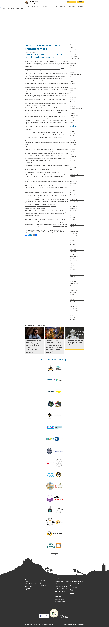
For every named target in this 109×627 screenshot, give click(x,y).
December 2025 (74, 147)
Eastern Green (73, 63)
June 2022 (72, 242)
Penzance (37, 52)
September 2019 (74, 310)
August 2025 (73, 156)
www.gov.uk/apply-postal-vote (32, 215)
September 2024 (74, 181)
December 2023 (74, 201)
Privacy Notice (35, 624)
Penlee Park (73, 97)
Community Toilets (74, 54)
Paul (71, 92)
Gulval (71, 81)
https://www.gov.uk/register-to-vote (36, 197)
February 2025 (73, 170)
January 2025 (73, 172)
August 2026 (73, 129)
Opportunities (71, 6)
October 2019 (73, 308)
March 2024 (73, 195)
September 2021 (74, 263)
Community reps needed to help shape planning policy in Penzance (74, 342)
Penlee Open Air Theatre (61, 591)
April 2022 (72, 247)
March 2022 (73, 249)
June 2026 (72, 133)
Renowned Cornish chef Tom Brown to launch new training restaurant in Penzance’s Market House (34, 344)
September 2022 (74, 235)
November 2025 (74, 149)
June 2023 (72, 215)
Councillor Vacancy (74, 58)
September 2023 (74, 208)
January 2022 (73, 254)
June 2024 (72, 188)
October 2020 (73, 288)
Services (72, 111)
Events (71, 70)
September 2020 (74, 290)
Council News (73, 56)
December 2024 (74, 174)
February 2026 (73, 142)
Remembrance (73, 106)
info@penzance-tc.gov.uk (76, 590)
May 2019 (72, 320)
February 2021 (73, 279)
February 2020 (73, 306)
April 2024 (72, 192)
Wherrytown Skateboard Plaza (76, 121)
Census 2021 (73, 49)
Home (27, 6)
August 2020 (73, 292)
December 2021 (74, 256)
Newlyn (72, 90)
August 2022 (73, 238)
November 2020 (74, 285)
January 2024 (73, 199)
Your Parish (62, 6)
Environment (73, 67)
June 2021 (72, 270)
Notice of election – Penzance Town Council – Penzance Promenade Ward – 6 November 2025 (42, 69)
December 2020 (74, 283)
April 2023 (72, 220)
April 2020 (72, 301)
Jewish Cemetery (59, 590)
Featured (72, 72)
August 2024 (73, 183)
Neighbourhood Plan (45, 587)
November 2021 (74, 258)
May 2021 (72, 272)
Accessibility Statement (30, 583)
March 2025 (73, 167)
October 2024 (73, 179)
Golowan (72, 77)
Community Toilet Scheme (61, 586)
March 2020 (73, 304)
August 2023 (73, 210)
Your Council (35, 6)
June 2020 (72, 297)
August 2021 (73, 265)
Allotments (72, 47)
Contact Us (80, 6)
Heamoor (72, 83)
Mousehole (73, 88)
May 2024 (72, 190)
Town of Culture (74, 115)
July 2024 (72, 185)
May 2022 (72, 245)
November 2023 (74, 204)
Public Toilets (73, 104)
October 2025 (73, 151)
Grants (71, 79)
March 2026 (73, 140)
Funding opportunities (75, 74)
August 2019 (73, 313)
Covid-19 (72, 61)
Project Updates (74, 102)
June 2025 (72, 160)
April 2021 (72, 274)
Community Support (75, 52)
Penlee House (73, 95)
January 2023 (73, 226)
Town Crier (73, 113)
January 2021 (73, 281)
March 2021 (73, 276)
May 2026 (72, 135)
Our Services (44, 6)
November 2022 (74, 231)
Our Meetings (43, 585)
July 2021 (72, 267)
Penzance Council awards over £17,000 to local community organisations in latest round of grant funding (54, 344)
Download (62, 69)
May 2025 (72, 163)
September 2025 (74, 154)
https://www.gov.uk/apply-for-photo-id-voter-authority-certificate (40, 206)
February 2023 (73, 224)
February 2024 (73, 197)
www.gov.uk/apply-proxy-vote (60, 226)
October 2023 (73, 206)
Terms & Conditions (28, 624)
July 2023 (72, 213)
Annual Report (43, 579)
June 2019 (72, 317)
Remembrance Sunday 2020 (76, 108)
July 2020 (72, 295)
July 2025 (72, 158)
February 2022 (73, 251)
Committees (43, 580)
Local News (73, 86)
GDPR (26, 590)
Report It (79, 1)
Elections (33, 52)
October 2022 (73, 233)
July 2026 (72, 131)
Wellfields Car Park (74, 117)
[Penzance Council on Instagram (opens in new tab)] (73, 593)
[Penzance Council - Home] (54, 2)
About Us (27, 581)
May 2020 (72, 299)
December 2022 (74, 229)
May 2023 (72, 217)
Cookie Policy (41, 624)
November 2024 (74, 176)
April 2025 (72, 165)
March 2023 (73, 222)
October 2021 (73, 260)
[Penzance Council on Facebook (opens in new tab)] (71, 593)
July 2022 (72, 240)
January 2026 (73, 145)
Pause (54, 554)
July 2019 (72, 315)
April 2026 (72, 138)
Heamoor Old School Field (61, 588)
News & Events (53, 6)
